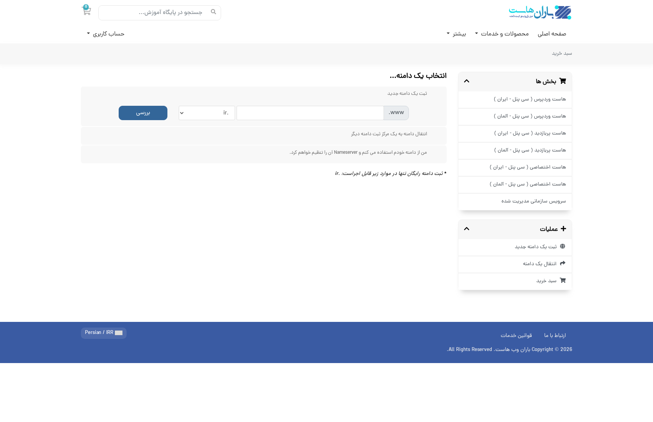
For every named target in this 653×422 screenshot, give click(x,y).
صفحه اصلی (552, 34)
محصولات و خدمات (504, 34)
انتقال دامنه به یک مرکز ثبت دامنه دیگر (389, 134)
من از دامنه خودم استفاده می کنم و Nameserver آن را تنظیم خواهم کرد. (358, 152)
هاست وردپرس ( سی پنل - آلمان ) (530, 117)
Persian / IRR (100, 333)
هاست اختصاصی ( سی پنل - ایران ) (528, 168)
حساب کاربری (107, 34)
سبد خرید (548, 281)
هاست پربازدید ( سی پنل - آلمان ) (530, 151)
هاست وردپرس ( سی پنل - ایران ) (530, 100)
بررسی (143, 112)
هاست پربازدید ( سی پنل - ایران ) (530, 134)
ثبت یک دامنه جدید (537, 247)
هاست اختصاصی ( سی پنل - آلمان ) (528, 185)
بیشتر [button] (458, 34)
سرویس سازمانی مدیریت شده (533, 202)
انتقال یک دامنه (541, 264)
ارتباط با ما (555, 336)
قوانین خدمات (516, 336)
